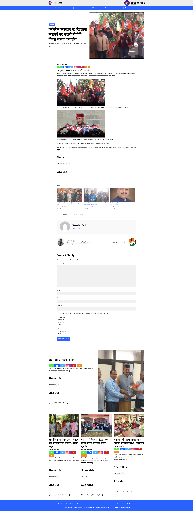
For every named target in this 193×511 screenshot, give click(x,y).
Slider (106, 504)
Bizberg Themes (125, 507)
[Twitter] (70, 67)
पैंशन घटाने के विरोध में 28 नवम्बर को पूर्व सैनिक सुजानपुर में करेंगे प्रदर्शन (95, 443)
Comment (60, 264)
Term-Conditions (116, 504)
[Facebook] (65, 67)
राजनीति (52, 25)
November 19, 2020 (89, 495)
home (82, 504)
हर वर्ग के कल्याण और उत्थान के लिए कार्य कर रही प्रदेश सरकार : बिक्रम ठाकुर (63, 443)
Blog (67, 504)
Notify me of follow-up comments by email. (62, 320)
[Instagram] (76, 67)
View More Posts (77, 228)
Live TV (89, 504)
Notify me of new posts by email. (62, 331)
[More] (87, 67)
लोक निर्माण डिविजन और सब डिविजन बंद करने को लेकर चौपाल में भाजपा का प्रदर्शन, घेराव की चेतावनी (96, 203)
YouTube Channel (129, 504)
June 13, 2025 (120, 492)
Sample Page (98, 504)
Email (59, 298)
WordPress (106, 507)
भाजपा (81, 215)
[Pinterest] (82, 67)
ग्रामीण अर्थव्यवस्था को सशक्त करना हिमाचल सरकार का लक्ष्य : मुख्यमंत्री (129, 441)
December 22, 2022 (68, 44)
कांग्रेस (75, 215)
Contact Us (75, 504)
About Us (61, 504)
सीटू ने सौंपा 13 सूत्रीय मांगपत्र (62, 359)
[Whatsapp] (59, 67)
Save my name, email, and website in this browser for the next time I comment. (84, 313)
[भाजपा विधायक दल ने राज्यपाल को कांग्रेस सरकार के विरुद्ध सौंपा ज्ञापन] (69, 195)
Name (59, 290)
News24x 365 (54, 44)
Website (59, 306)
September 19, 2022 (57, 495)
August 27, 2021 (55, 403)
